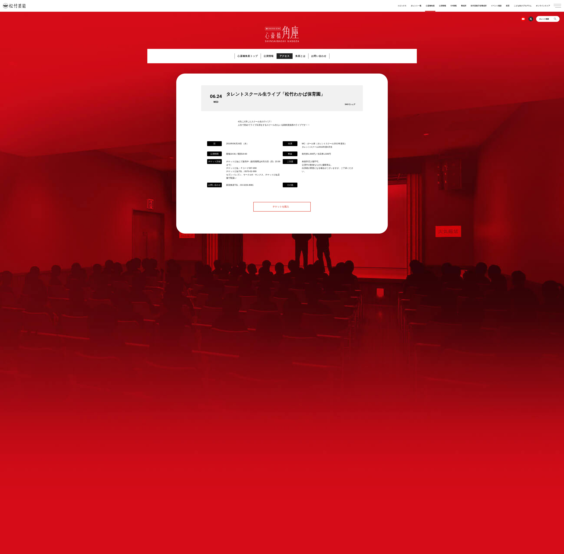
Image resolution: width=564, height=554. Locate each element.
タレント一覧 (416, 6)
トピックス (402, 6)
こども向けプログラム (523, 6)
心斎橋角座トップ (247, 56)
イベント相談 (496, 6)
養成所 (463, 6)
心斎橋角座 (430, 6)
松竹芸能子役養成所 (479, 6)
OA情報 (453, 6)
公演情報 (442, 6)
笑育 (508, 6)
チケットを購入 (282, 206)
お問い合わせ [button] (319, 56)
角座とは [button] (300, 56)
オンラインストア (543, 6)
